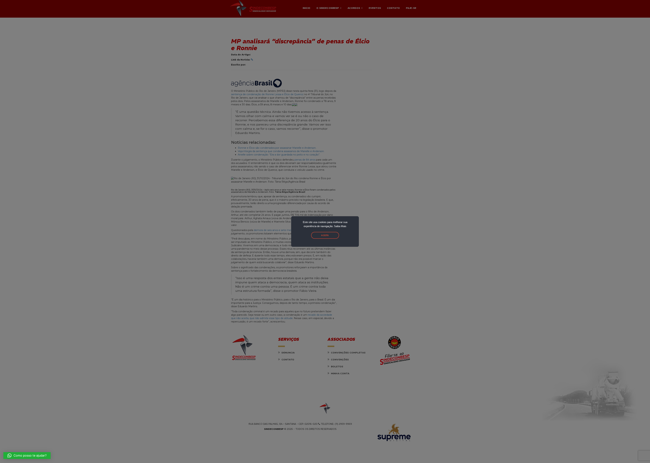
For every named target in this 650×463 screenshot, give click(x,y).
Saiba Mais (340, 226)
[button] (27, 455)
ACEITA (325, 235)
